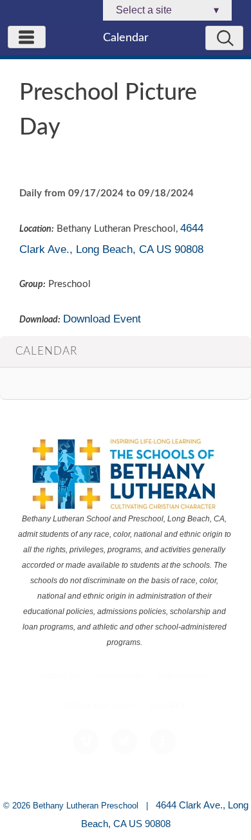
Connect (166, 705)
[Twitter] (124, 741)
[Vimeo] (86, 741)
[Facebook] (163, 741)
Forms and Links (98, 705)
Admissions (118, 676)
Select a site (167, 10)
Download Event (102, 318)
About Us (60, 676)
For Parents (183, 676)
